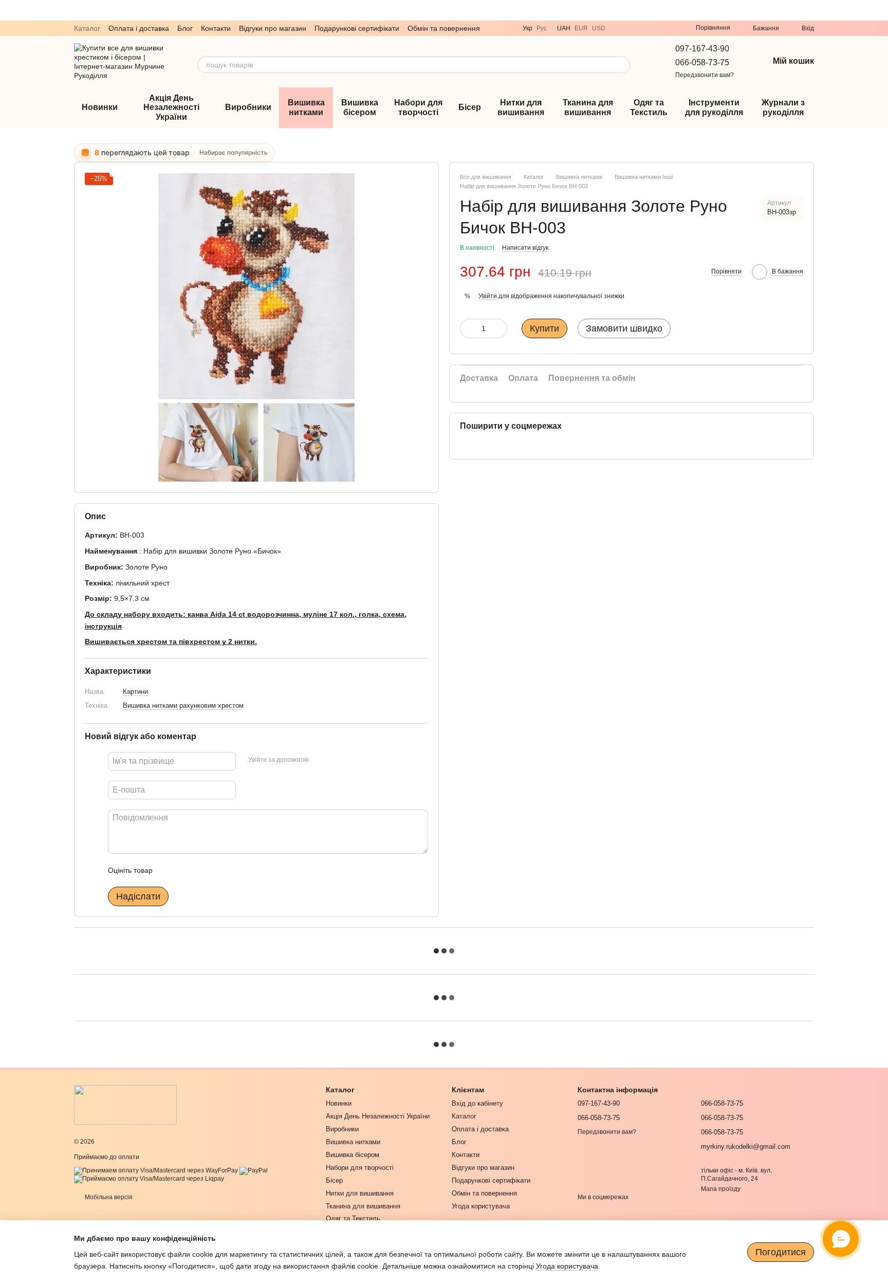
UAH (563, 28)
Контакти (216, 28)
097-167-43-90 (702, 48)
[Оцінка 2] (186, 870)
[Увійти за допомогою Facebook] (320, 760)
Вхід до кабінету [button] (477, 1103)
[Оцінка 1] (169, 870)
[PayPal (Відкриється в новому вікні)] (253, 1170)
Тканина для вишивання (588, 107)
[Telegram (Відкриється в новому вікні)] (632, 28)
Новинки (100, 107)
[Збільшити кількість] (499, 329)
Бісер (469, 107)
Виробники (248, 107)
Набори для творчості (418, 107)
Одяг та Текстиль (649, 107)
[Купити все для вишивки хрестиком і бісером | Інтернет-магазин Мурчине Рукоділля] (125, 1104)
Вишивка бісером (359, 107)
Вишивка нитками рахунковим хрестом (183, 705)
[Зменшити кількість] (467, 329)
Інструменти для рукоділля (714, 107)
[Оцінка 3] (202, 870)
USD (598, 28)
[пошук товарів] (622, 65)
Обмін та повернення (444, 28)
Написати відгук (525, 248)
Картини (135, 691)
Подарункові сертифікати (356, 28)
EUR (581, 28)
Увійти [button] (487, 296)
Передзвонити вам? (704, 75)
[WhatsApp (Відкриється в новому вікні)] (644, 28)
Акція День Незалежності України (171, 107)
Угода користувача (481, 1206)
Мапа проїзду (721, 1189)
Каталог (87, 28)
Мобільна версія (108, 1197)
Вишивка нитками (306, 107)
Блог (185, 28)
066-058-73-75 (702, 62)
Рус (541, 28)
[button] (880, 10)
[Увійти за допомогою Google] (336, 760)
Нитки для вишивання (520, 107)
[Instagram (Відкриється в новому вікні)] (657, 28)
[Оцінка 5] (235, 870)
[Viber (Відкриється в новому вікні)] (620, 28)
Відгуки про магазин (272, 28)
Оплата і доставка (138, 28)
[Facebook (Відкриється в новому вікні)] (669, 28)
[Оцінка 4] (219, 870)
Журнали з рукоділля (783, 107)
